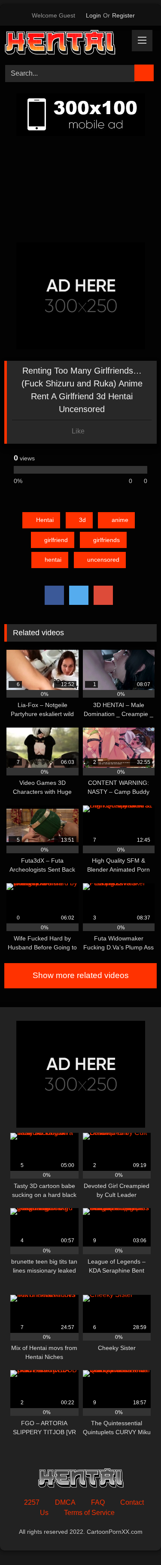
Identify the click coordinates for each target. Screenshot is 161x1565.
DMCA (65, 1502)
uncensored (103, 559)
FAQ (98, 1502)
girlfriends (106, 539)
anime (120, 519)
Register (123, 15)
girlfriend (56, 539)
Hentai (45, 519)
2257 (31, 1502)
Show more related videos (81, 975)
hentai (53, 559)
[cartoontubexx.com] (66, 44)
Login (93, 15)
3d (82, 519)
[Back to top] (135, 1539)
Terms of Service (89, 1512)
